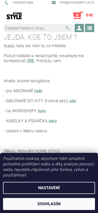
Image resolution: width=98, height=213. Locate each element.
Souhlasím (49, 203)
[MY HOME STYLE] (14, 15)
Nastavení (49, 187)
